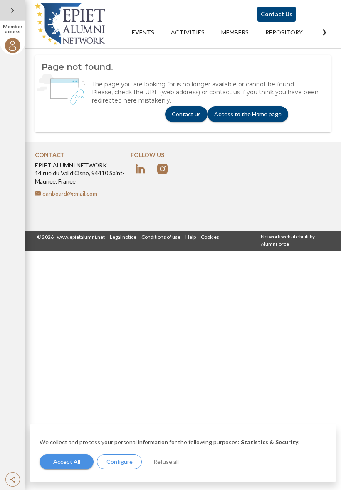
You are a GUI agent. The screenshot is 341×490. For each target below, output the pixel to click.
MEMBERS (235, 32)
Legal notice (123, 237)
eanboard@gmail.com (69, 193)
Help (190, 237)
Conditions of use (160, 237)
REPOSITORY (284, 32)
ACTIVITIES (188, 32)
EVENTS (143, 32)
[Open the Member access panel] (12, 10)
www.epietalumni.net (81, 237)
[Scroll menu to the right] (324, 32)
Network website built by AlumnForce (288, 240)
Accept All (66, 461)
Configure (119, 461)
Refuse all (166, 461)
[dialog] (183, 453)
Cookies (210, 237)
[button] (12, 479)
